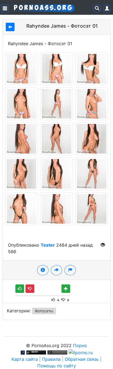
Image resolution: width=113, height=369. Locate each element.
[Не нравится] (30, 288)
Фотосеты (44, 311)
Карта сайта (25, 359)
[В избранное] (65, 288)
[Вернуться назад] (10, 27)
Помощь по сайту (56, 365)
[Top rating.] (36, 352)
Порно (80, 345)
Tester (48, 245)
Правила (51, 359)
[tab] (43, 270)
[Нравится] (19, 288)
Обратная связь (82, 359)
